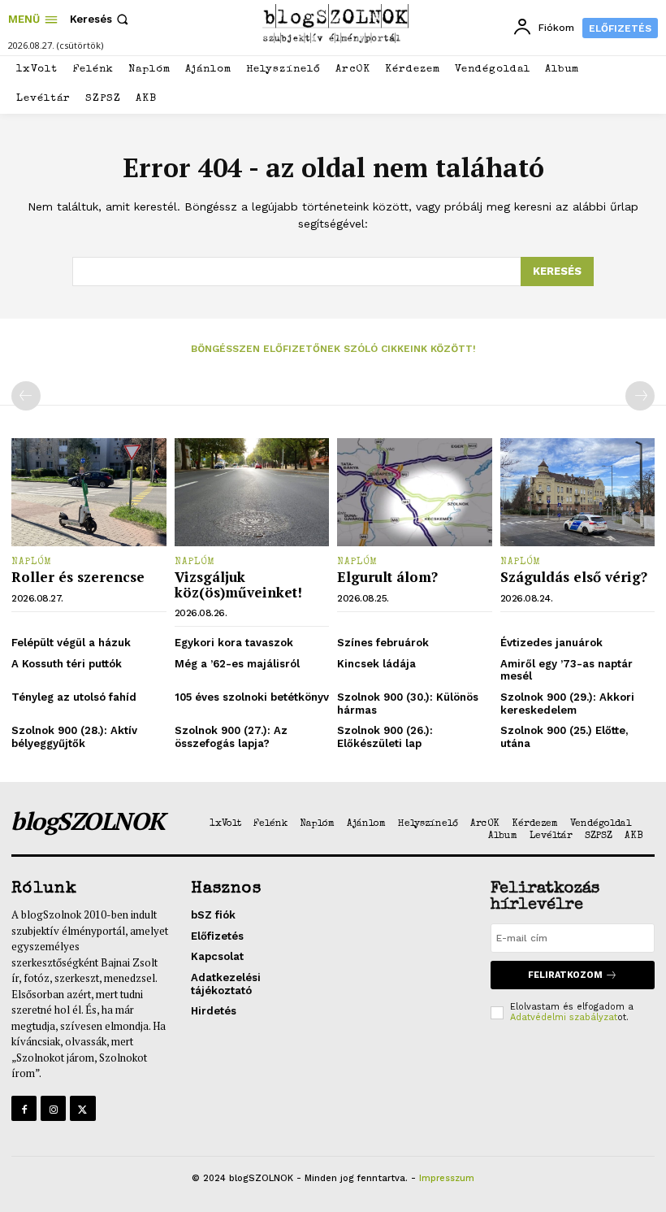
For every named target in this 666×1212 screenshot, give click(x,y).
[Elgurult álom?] (414, 492)
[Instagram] (53, 1108)
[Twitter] (82, 1108)
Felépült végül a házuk (71, 642)
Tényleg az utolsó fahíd (73, 697)
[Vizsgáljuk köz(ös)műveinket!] (252, 492)
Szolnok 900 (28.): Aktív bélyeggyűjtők (74, 736)
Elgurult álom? (387, 576)
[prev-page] (26, 396)
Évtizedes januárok (551, 642)
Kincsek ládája (376, 664)
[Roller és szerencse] (88, 492)
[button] (101, 19)
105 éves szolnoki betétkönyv (252, 697)
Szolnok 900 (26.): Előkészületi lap (385, 736)
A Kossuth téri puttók (66, 664)
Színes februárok (383, 642)
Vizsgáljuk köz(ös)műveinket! (238, 584)
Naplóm (31, 562)
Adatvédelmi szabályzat (563, 1017)
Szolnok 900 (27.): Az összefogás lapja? (231, 736)
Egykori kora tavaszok (234, 642)
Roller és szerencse (78, 576)
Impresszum (446, 1178)
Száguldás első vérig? (573, 576)
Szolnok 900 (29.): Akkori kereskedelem (567, 703)
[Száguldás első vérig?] (577, 492)
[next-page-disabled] (640, 396)
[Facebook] (24, 1108)
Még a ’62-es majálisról (237, 664)
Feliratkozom (565, 975)
